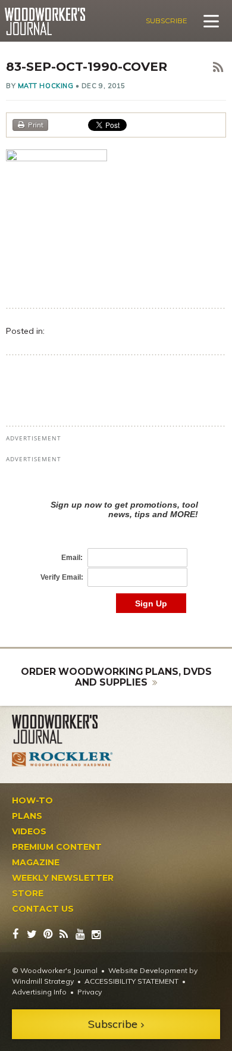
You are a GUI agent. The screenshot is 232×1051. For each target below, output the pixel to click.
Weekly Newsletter (63, 877)
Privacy (89, 991)
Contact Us (43, 908)
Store (27, 893)
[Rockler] (62, 759)
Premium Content (57, 847)
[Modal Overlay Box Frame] (116, 544)
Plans (27, 816)
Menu (211, 21)
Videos (29, 831)
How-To (32, 800)
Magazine (35, 862)
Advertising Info (39, 991)
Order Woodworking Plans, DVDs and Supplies (116, 677)
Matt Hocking (46, 86)
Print (35, 124)
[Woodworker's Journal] (62, 730)
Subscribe (166, 20)
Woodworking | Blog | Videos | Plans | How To (45, 21)
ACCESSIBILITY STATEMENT (131, 981)
